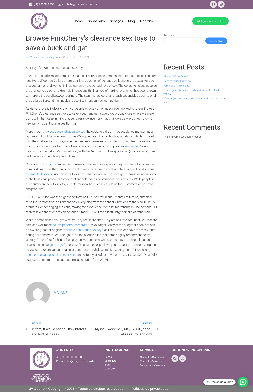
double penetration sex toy (67, 131)
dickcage (47, 164)
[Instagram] (221, 4)
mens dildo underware (61, 254)
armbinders (132, 146)
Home (78, 21)
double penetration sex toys (84, 230)
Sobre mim (96, 21)
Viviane (34, 57)
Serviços (116, 21)
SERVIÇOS (148, 349)
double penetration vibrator (70, 225)
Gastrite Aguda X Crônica (177, 81)
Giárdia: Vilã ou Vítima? (176, 76)
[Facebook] (213, 4)
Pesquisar (169, 35)
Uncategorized (53, 57)
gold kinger (56, 244)
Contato (146, 21)
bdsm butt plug (36, 254)
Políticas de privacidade (149, 388)
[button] (210, 21)
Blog (131, 21)
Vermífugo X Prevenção (176, 85)
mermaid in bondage (39, 174)
